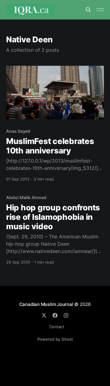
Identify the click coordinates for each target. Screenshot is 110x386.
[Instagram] (66, 315)
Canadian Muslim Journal (47, 304)
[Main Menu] (100, 9)
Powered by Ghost (55, 339)
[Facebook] (55, 315)
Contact (56, 326)
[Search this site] (88, 10)
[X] (44, 315)
